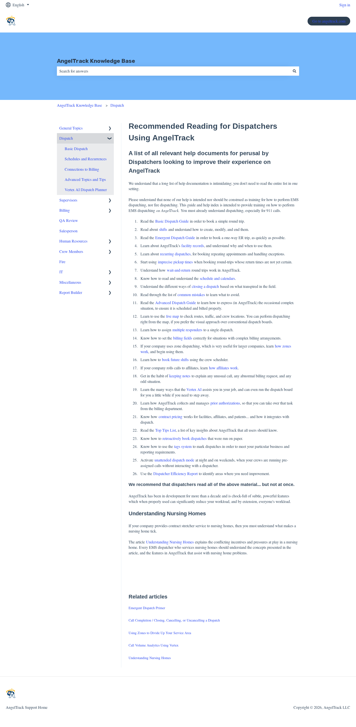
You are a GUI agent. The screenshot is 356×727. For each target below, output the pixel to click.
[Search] (294, 71)
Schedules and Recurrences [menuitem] (86, 158)
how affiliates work (223, 367)
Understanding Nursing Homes (170, 541)
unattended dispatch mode (174, 459)
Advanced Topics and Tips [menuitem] (85, 179)
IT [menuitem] (61, 271)
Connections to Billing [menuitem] (82, 169)
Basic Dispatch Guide (172, 221)
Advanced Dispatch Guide (175, 302)
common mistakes (191, 294)
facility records (192, 245)
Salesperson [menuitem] (68, 230)
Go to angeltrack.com (328, 21)
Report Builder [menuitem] (70, 292)
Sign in (344, 4)
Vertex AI (193, 389)
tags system (183, 446)
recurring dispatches (175, 253)
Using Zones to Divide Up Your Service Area (160, 632)
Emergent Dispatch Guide (175, 237)
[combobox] (173, 71)
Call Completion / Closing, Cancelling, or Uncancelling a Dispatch (174, 620)
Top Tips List (165, 430)
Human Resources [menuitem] (73, 240)
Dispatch (117, 105)
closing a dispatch (205, 286)
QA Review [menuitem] (68, 220)
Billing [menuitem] (64, 210)
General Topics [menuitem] (71, 127)
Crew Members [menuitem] (71, 251)
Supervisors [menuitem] (68, 199)
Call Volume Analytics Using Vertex (153, 645)
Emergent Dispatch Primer (147, 608)
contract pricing (170, 416)
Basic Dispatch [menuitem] (76, 148)
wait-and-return (178, 270)
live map (172, 316)
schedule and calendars (217, 278)
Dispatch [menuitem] (66, 138)
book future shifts (175, 359)
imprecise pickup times (175, 261)
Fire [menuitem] (62, 261)
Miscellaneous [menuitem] (70, 282)
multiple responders (187, 329)
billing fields (182, 337)
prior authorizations (225, 402)
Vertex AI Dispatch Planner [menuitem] (86, 189)
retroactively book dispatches (185, 438)
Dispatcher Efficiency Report (175, 473)
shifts (163, 229)
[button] (110, 128)
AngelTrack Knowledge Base (96, 60)
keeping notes (179, 375)
